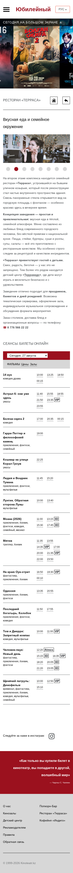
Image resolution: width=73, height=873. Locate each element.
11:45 (40, 478)
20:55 (50, 591)
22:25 (40, 459)
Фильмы (13, 364)
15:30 (40, 525)
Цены (25, 364)
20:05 (50, 662)
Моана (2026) (12, 518)
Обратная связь (13, 841)
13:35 (40, 591)
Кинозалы (9, 813)
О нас (7, 806)
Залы (33, 364)
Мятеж (7, 540)
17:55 (50, 609)
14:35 (40, 547)
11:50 (40, 609)
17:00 (40, 419)
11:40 (40, 393)
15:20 (50, 478)
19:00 (40, 433)
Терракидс (32, 274)
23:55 (40, 406)
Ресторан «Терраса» (53, 813)
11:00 (40, 519)
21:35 (50, 553)
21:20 (40, 668)
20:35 (50, 419)
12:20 (40, 650)
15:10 (40, 687)
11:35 (40, 540)
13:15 (50, 519)
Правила (9, 834)
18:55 (60, 393)
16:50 (40, 572)
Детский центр (12, 820)
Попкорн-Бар (48, 806)
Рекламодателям (14, 827)
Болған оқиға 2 (13, 418)
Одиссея (9, 590)
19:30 (50, 572)
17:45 (50, 525)
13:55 (50, 540)
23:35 (50, 400)
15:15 (40, 656)
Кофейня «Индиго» (52, 820)
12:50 (50, 681)
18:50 (60, 375)
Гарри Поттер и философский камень (14, 437)
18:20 (40, 662)
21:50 (40, 400)
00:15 (40, 381)
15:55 (50, 393)
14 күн (7, 374)
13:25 (50, 375)
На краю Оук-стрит (16, 572)
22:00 (40, 559)
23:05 (50, 668)
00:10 (40, 578)
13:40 (50, 500)
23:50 (50, 559)
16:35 (56, 656)
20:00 (40, 553)
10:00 (40, 375)
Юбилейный (33, 9)
